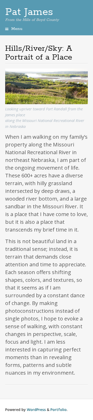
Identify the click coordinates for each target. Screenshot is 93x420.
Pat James (29, 12)
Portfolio (58, 409)
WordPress (36, 409)
